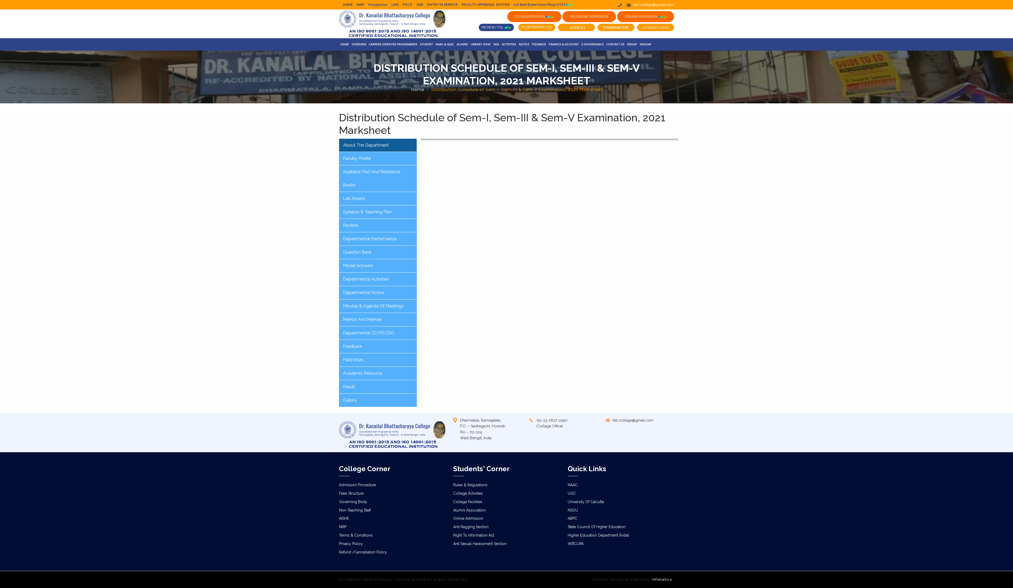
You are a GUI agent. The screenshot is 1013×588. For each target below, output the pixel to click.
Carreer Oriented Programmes (393, 44)
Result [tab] (349, 386)
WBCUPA (576, 544)
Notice (524, 44)
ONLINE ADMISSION (641, 16)
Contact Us (615, 44)
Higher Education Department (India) (598, 535)
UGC (572, 493)
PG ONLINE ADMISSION (589, 16)
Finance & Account (564, 44)
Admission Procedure (357, 485)
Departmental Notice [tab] (363, 292)
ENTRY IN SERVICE (442, 5)
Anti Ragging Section (471, 527)
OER (419, 5)
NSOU (573, 510)
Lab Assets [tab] (354, 198)
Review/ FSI (492, 27)
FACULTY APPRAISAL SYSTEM (486, 5)
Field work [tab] (353, 359)
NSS (496, 44)
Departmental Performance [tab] (369, 238)
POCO (407, 5)
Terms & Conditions (356, 535)
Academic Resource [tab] (362, 373)
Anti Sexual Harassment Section (479, 544)
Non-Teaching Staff (355, 510)
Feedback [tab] (352, 346)
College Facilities (467, 502)
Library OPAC (481, 44)
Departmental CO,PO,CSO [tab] (368, 332)
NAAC (573, 485)
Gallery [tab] (350, 400)
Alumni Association (469, 510)
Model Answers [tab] (358, 265)
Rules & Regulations (470, 485)
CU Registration (530, 16)
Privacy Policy (351, 544)
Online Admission (468, 518)
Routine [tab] (350, 225)
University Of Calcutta (586, 502)
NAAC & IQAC (445, 44)
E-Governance (592, 44)
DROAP (632, 44)
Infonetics (662, 579)
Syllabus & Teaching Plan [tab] (367, 211)
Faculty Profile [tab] (357, 158)
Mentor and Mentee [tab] (362, 319)
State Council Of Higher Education (596, 527)
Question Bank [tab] (357, 252)
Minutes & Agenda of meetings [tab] (373, 306)
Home (344, 44)
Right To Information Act (473, 535)
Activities (509, 44)
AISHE (348, 5)
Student (426, 44)
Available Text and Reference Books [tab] (371, 178)
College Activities (468, 493)
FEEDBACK (539, 44)
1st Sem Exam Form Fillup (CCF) (540, 5)
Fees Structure (351, 493)
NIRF (360, 5)
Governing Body (353, 502)
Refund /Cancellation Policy (363, 552)
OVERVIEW (359, 44)
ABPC (572, 518)
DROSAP (645, 44)
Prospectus (378, 5)
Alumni (462, 44)
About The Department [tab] (366, 145)
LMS (395, 5)
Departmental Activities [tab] (366, 279)
